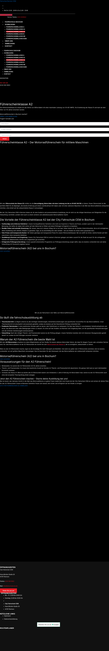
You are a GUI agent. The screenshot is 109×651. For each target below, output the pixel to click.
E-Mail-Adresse (5, 126)
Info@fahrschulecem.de (10, 586)
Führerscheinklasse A (15, 27)
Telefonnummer (5, 132)
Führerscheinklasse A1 (15, 29)
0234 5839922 (21, 17)
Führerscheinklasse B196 (16, 38)
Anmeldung (10, 43)
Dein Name (3, 121)
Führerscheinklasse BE (15, 36)
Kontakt (8, 46)
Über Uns (9, 41)
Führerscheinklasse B (15, 34)
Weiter (5, 139)
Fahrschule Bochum (14, 22)
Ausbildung (10, 24)
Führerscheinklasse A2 (15, 31)
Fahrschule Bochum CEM (8, 1)
